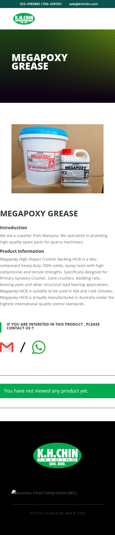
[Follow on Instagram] (68, 475)
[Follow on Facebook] (47, 475)
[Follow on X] (57, 475)
